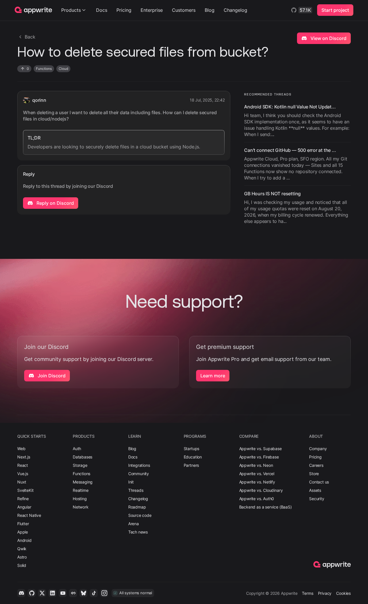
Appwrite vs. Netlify (257, 481)
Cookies (343, 593)
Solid (21, 565)
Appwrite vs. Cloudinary (261, 490)
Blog (209, 10)
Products (71, 10)
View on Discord (327, 38)
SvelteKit (25, 490)
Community (138, 473)
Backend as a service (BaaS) (265, 506)
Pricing (123, 10)
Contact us (319, 481)
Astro (22, 557)
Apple (22, 532)
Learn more (212, 376)
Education (193, 456)
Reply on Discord (54, 203)
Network (81, 506)
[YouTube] (63, 593)
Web (21, 448)
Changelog (235, 10)
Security (316, 498)
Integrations (139, 465)
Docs (101, 10)
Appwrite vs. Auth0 (256, 498)
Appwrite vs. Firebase (259, 456)
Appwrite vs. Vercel (257, 473)
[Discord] (21, 593)
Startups (192, 448)
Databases (82, 456)
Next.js (23, 456)
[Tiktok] (94, 593)
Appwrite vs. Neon (256, 465)
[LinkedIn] (52, 593)
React (22, 465)
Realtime (81, 490)
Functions (81, 473)
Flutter (23, 523)
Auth (77, 448)
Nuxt (21, 481)
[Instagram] (104, 593)
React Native (29, 515)
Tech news (138, 532)
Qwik (21, 548)
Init (131, 481)
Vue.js (22, 473)
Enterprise (152, 10)
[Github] (32, 593)
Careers (316, 465)
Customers (183, 10)
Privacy (325, 593)
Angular (24, 506)
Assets (315, 490)
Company (318, 448)
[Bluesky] (83, 593)
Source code (140, 515)
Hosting (80, 498)
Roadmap (137, 506)
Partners (191, 465)
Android (24, 540)
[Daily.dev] (73, 593)
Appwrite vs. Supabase (260, 448)
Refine (23, 498)
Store (314, 473)
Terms (307, 593)
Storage (80, 465)
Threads (135, 490)
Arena (133, 523)
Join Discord (51, 376)
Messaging (83, 481)
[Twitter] (42, 593)
